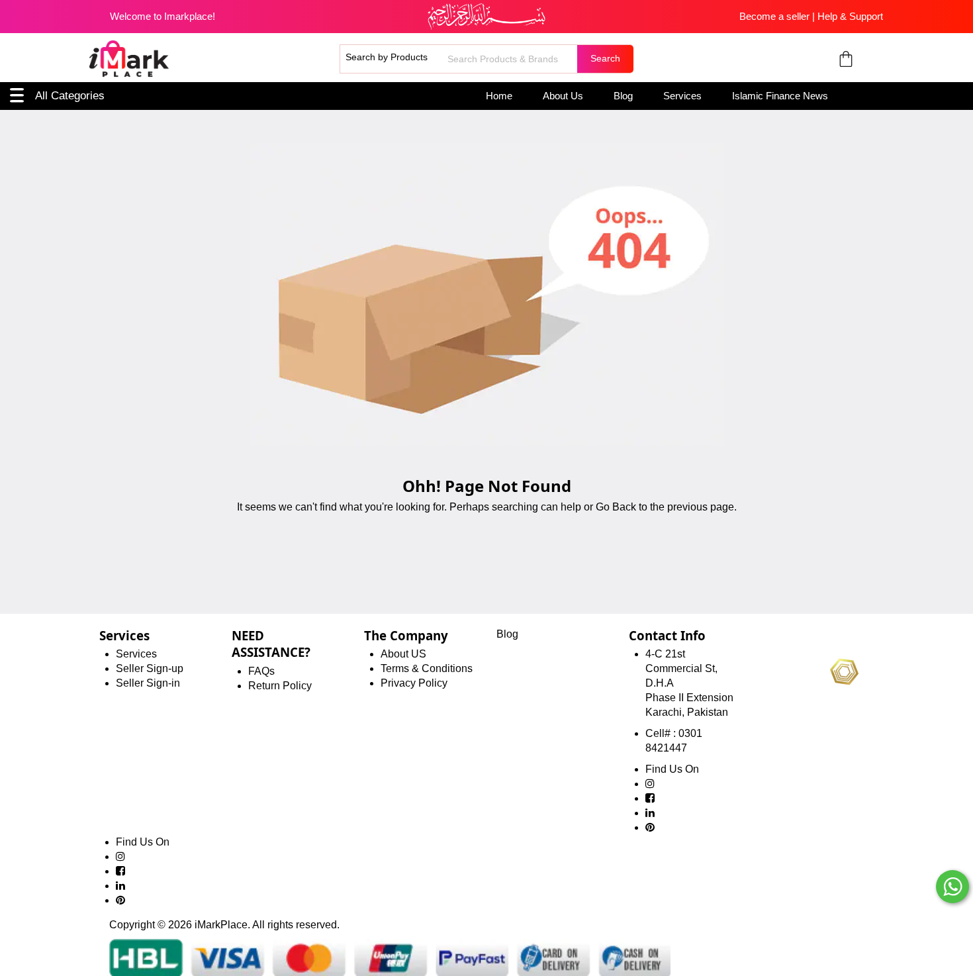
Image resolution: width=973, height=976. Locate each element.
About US (403, 653)
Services (682, 95)
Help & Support (850, 16)
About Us (563, 95)
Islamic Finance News (780, 95)
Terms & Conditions (427, 668)
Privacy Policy (414, 683)
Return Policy (280, 685)
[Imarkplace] (129, 59)
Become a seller (774, 16)
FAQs (261, 671)
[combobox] (510, 59)
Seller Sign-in (148, 683)
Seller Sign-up (149, 668)
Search (605, 58)
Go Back (616, 506)
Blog (623, 95)
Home (499, 95)
